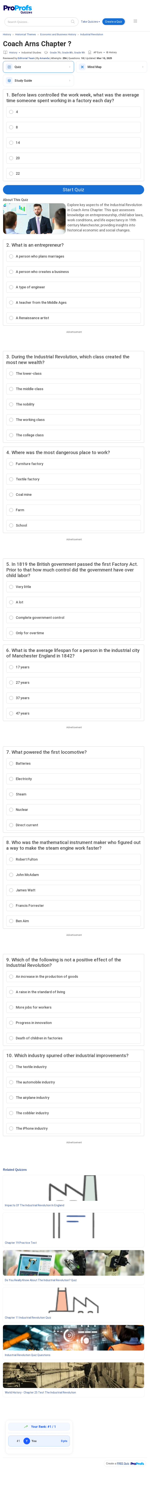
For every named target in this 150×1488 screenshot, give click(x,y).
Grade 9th (79, 52)
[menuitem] (90, 22)
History (13, 52)
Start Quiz (73, 189)
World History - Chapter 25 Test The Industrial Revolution (40, 1392)
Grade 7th (55, 52)
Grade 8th (67, 52)
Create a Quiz (113, 21)
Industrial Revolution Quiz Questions (27, 1355)
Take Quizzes (89, 21)
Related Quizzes (15, 1169)
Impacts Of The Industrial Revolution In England (34, 1205)
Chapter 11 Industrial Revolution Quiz (28, 1317)
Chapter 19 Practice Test (21, 1242)
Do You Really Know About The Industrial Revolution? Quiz (41, 1280)
